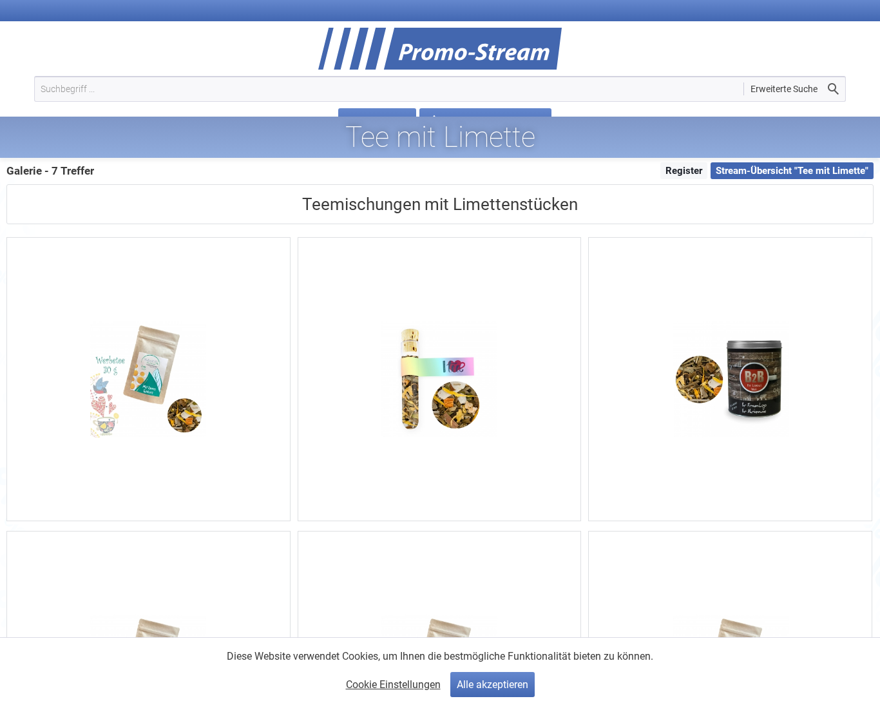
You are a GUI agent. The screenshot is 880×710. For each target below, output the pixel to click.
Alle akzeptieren (492, 684)
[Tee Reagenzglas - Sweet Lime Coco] (440, 379)
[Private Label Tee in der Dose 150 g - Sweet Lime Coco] (730, 379)
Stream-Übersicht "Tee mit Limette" (792, 171)
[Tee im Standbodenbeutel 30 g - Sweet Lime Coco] (148, 379)
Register (683, 171)
